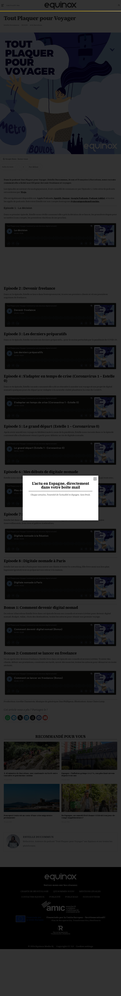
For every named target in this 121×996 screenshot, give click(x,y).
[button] (95, 479)
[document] (60, 498)
